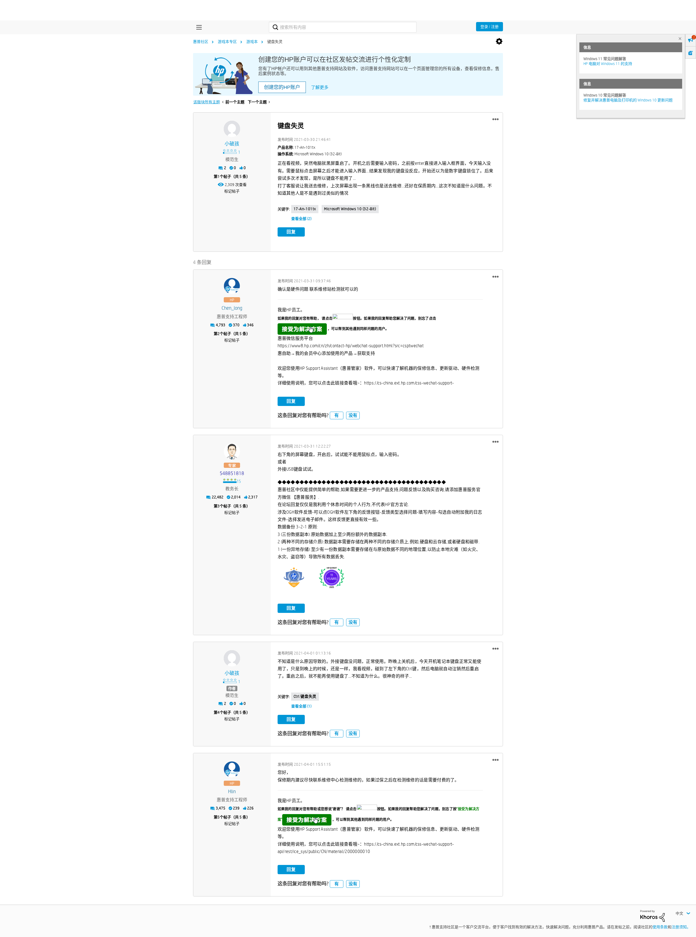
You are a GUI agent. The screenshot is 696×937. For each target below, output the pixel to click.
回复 (291, 232)
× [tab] (680, 38)
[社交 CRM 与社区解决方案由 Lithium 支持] (652, 915)
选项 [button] (499, 41)
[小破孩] (232, 129)
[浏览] (197, 27)
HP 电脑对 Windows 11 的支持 (607, 63)
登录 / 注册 (489, 26)
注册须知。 (681, 926)
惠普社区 (200, 41)
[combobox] (343, 27)
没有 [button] (353, 415)
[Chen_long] (232, 286)
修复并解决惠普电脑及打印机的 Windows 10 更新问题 (628, 100)
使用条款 (660, 926)
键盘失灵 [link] (274, 41)
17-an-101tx (305, 208)
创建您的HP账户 (282, 87)
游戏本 (252, 41)
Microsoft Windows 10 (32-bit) (350, 208)
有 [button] (336, 415)
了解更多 (319, 87)
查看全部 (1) (301, 706)
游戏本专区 (227, 41)
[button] (495, 119)
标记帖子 (232, 191)
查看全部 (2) (301, 218)
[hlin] (232, 769)
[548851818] (232, 451)
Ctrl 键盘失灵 (305, 696)
